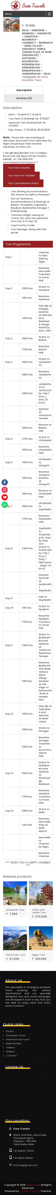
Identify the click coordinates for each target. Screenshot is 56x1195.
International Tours (18, 1039)
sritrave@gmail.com (25, 1165)
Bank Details (13, 1043)
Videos (10, 1047)
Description (24, 90)
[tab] (24, 90)
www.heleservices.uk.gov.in (19, 162)
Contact (11, 1055)
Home (10, 1031)
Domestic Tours (31, 80)
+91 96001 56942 (23, 1158)
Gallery (10, 1051)
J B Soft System (30, 1191)
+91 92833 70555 (23, 1151)
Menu (8, 14)
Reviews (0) (24, 98)
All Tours (42, 76)
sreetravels (33, 1184)
